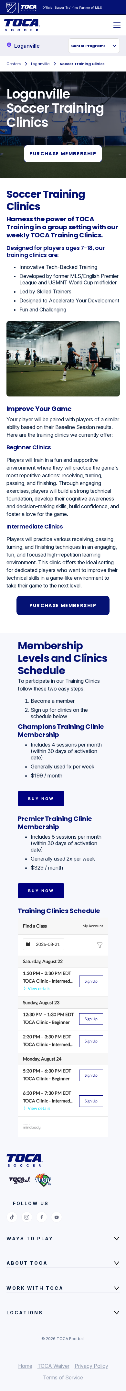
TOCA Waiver (53, 1366)
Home (25, 1366)
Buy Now (41, 798)
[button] (94, 45)
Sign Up (91, 981)
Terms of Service (63, 1377)
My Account (92, 925)
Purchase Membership (62, 153)
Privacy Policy (91, 1366)
